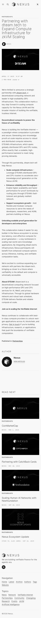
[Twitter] (37, 4)
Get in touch (14, 324)
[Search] (8, 4)
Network (12, 595)
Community (19, 598)
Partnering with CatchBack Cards (19, 461)
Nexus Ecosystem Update (15, 536)
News (4, 595)
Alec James (16, 541)
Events (14, 601)
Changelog (31, 598)
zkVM (21, 601)
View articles (19, 361)
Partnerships (7, 16)
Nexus (8, 44)
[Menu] (3, 4)
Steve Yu (5, 541)
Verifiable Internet (25, 595)
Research (6, 601)
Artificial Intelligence (10, 604)
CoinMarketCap (10, 425)
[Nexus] (4, 44)
